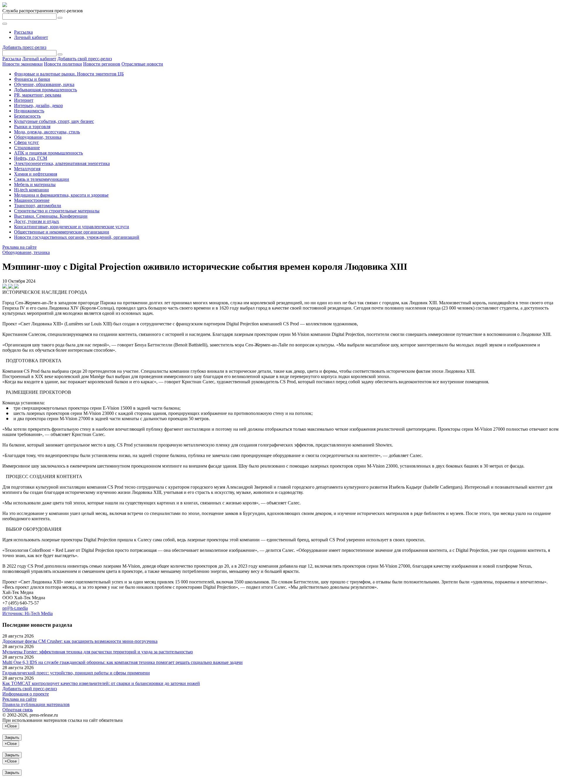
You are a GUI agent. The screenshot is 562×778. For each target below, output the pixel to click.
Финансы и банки (32, 79)
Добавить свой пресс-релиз (84, 58)
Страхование (27, 147)
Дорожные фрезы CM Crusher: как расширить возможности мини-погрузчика (79, 641)
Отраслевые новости (142, 63)
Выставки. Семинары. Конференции (51, 216)
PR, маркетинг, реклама (37, 94)
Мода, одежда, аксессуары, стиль (47, 131)
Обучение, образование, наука (44, 84)
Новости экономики (22, 63)
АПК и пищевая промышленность (48, 152)
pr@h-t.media (15, 608)
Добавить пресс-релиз (24, 47)
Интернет (23, 100)
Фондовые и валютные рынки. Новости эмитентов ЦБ (69, 73)
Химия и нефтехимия (35, 173)
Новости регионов (101, 63)
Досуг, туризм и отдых (36, 221)
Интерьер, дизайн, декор (38, 105)
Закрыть (12, 737)
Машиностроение (31, 200)
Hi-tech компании (31, 189)
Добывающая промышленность (45, 89)
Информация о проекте (25, 693)
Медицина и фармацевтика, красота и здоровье (61, 195)
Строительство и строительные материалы (57, 210)
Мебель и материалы (35, 184)
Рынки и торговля (32, 126)
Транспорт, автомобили (37, 205)
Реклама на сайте (19, 247)
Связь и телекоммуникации (41, 179)
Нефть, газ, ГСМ (30, 158)
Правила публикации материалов (36, 704)
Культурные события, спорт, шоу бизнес (54, 121)
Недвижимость (29, 110)
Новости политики (63, 63)
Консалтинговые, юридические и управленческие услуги (71, 226)
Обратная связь (17, 709)
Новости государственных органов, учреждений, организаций (76, 237)
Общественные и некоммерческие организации (61, 231)
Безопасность (27, 116)
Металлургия (27, 168)
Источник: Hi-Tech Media (27, 613)
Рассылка (23, 32)
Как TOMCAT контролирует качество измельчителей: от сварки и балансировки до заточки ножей (101, 683)
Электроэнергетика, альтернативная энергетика (62, 163)
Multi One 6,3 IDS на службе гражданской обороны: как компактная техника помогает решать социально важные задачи (122, 662)
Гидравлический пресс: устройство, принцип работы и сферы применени (76, 672)
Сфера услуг (26, 142)
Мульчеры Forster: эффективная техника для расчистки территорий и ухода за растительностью (97, 651)
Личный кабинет (31, 37)
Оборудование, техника (37, 137)
